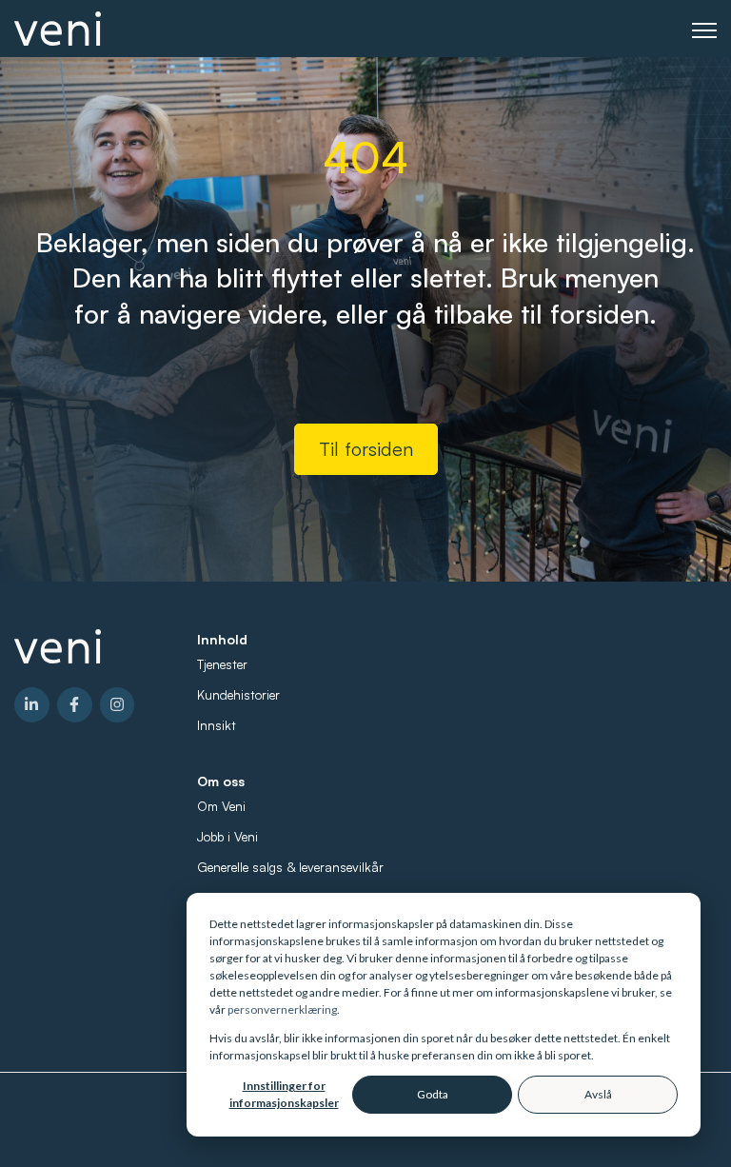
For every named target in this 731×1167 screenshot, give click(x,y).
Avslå (598, 1094)
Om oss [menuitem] (221, 781)
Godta (432, 1094)
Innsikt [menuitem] (216, 725)
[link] (57, 26)
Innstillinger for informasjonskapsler (284, 1094)
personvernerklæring (282, 1009)
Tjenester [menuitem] (222, 664)
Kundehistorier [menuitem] (238, 694)
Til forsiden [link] (366, 449)
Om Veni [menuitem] (221, 806)
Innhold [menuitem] (222, 639)
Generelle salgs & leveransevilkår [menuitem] (290, 867)
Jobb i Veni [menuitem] (227, 836)
